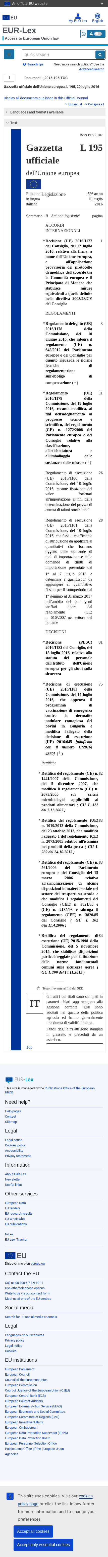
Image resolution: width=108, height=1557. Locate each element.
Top (29, 1047)
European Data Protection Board (27, 1438)
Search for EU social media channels (31, 1317)
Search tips (35, 64)
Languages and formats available (37, 112)
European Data (15, 1203)
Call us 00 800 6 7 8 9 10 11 (24, 1283)
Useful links (13, 1185)
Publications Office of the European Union (34, 1449)
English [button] (97, 21)
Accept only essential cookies (43, 1545)
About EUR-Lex (15, 1174)
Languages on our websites (24, 1335)
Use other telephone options (25, 1288)
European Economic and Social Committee (35, 1411)
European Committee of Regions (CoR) (32, 1417)
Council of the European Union (26, 1380)
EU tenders (12, 1208)
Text (13, 123)
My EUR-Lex (78, 21)
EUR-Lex (19, 30)
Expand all (75, 104)
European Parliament (19, 1369)
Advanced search (91, 69)
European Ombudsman (21, 1427)
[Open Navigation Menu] (9, 54)
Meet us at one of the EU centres (28, 1299)
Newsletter (13, 1179)
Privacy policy (14, 1340)
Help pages (13, 1111)
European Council (17, 1374)
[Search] (100, 55)
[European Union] (15, 1255)
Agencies (11, 1454)
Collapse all (96, 104)
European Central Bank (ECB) (25, 1396)
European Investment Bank (24, 1422)
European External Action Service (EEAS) (33, 1406)
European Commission (21, 1385)
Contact (10, 1116)
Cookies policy (15, 1145)
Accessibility (14, 1150)
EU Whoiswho (15, 1219)
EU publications (16, 1224)
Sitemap (11, 1122)
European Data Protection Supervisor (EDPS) (36, 1433)
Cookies (11, 1351)
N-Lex (9, 1234)
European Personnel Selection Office (31, 1443)
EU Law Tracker (16, 1239)
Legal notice (13, 1140)
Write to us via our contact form (27, 1293)
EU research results (19, 1213)
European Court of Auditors (24, 1401)
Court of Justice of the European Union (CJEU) (37, 1390)
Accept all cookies (33, 1531)
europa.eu (38, 1263)
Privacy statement (18, 1156)
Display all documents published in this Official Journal (46, 98)
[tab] (54, 112)
